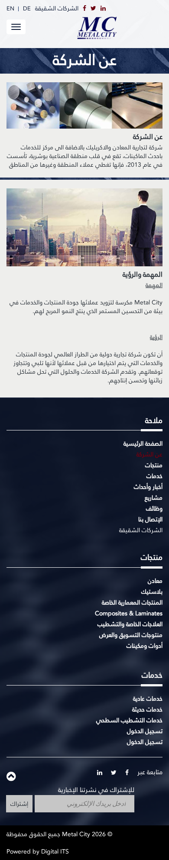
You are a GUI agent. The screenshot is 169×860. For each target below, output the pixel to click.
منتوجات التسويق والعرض (130, 634)
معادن (155, 580)
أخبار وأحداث (148, 486)
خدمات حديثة (147, 709)
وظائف (154, 508)
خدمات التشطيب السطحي (129, 720)
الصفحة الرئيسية (143, 443)
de (27, 8)
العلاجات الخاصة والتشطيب (130, 624)
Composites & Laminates (128, 613)
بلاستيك (151, 591)
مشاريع (153, 497)
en (10, 8)
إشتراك (19, 803)
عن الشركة (149, 454)
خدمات (154, 476)
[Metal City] (119, 27)
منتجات (153, 465)
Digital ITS (55, 851)
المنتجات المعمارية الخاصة (132, 602)
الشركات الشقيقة (56, 8)
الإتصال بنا (150, 519)
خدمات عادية (147, 698)
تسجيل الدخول (144, 731)
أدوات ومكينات (144, 645)
